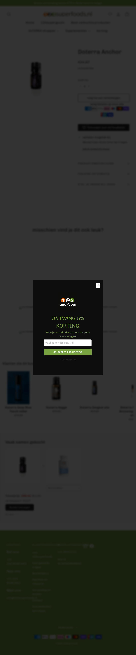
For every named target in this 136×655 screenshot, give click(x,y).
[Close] (98, 285)
